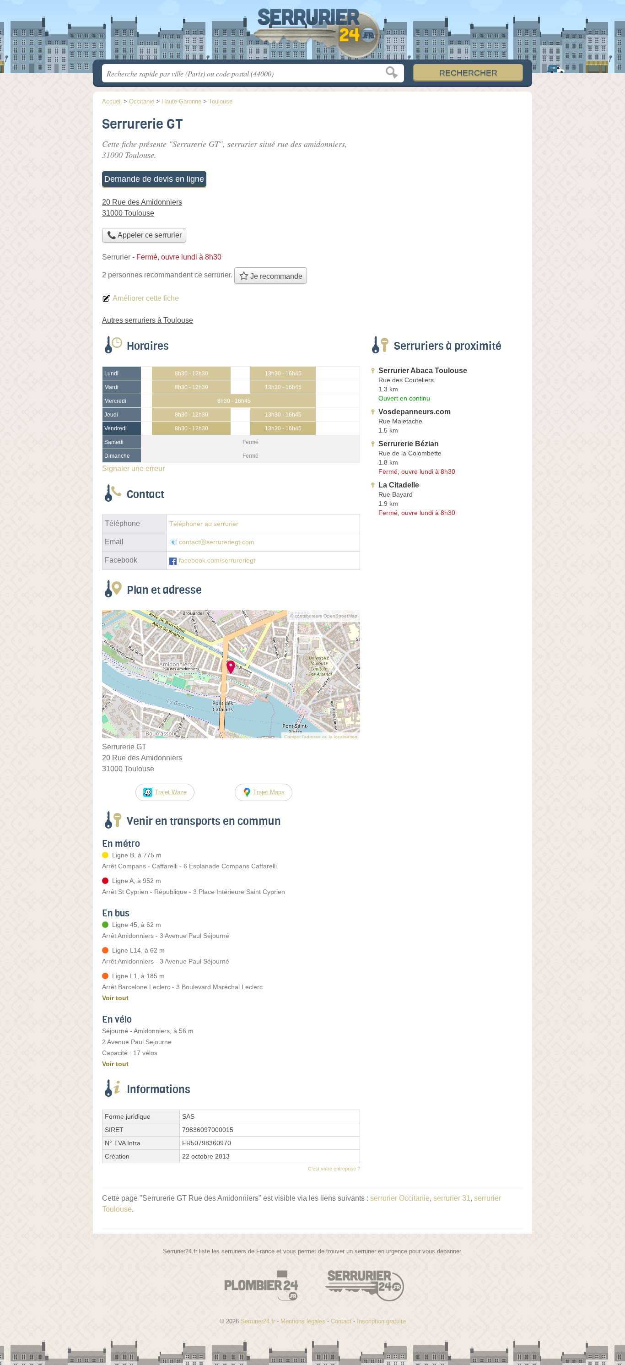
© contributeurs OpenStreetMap (323, 615)
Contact (341, 1321)
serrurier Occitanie (400, 1198)
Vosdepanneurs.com (414, 412)
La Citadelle (398, 485)
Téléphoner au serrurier (203, 523)
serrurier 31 (451, 1198)
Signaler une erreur (133, 468)
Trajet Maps (269, 792)
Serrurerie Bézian (408, 444)
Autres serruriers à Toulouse (147, 320)
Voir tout (115, 998)
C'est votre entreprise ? (334, 1168)
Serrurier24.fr (312, 32)
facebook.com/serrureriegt (217, 560)
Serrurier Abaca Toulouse (422, 370)
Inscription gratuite (381, 1321)
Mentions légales (302, 1321)
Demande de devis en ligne (154, 179)
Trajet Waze (171, 792)
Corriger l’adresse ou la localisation (320, 736)
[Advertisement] (446, 177)
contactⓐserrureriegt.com (216, 542)
